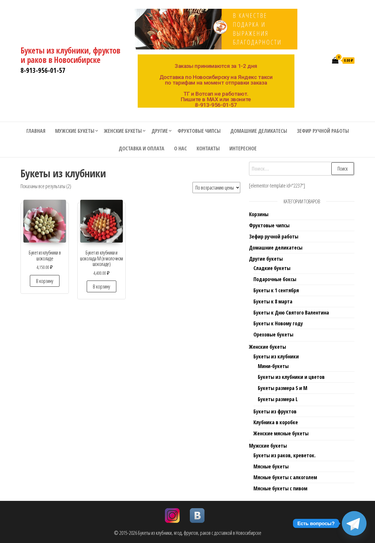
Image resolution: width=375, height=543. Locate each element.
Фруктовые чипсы (199, 130)
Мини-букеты (273, 366)
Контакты (208, 148)
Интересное (243, 148)
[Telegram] (354, 523)
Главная (35, 130)
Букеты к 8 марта (272, 301)
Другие (159, 130)
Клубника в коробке (275, 422)
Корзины (258, 214)
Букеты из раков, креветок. (284, 455)
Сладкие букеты (271, 268)
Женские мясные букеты (280, 433)
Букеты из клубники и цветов (291, 376)
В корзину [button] (44, 280)
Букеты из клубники (276, 356)
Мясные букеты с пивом (280, 488)
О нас (180, 148)
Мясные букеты (271, 466)
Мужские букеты (74, 130)
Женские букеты (123, 130)
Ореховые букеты (273, 334)
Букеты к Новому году (278, 323)
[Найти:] (301, 169)
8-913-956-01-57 (43, 70)
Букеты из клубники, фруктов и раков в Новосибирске (70, 55)
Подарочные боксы (274, 279)
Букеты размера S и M (282, 387)
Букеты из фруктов (274, 411)
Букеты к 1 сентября (276, 290)
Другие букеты (266, 258)
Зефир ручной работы (323, 130)
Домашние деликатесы (258, 130)
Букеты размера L (278, 399)
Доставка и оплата (141, 148)
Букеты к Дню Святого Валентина (291, 312)
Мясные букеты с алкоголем (285, 477)
